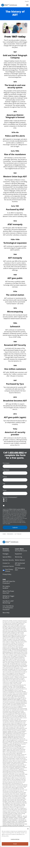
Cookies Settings (15, 839)
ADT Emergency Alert (20, 569)
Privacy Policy (7, 574)
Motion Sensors (20, 560)
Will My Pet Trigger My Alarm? (8, 597)
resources (10, 534)
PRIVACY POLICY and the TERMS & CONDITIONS (14, 509)
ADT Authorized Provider (20, 564)
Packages (5, 554)
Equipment (18, 554)
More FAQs (6, 613)
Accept (15, 844)
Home (4, 534)
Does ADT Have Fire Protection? (9, 582)
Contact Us (6, 563)
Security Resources (21, 551)
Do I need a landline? (6, 587)
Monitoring (18, 557)
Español (27, 1)
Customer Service (8, 566)
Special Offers (7, 557)
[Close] (28, 829)
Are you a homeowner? (10, 497)
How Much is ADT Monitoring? (8, 602)
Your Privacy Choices (9, 570)
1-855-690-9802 (16, 452)
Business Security (8, 560)
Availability (6, 551)
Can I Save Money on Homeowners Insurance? (8, 607)
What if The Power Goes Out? (8, 592)
